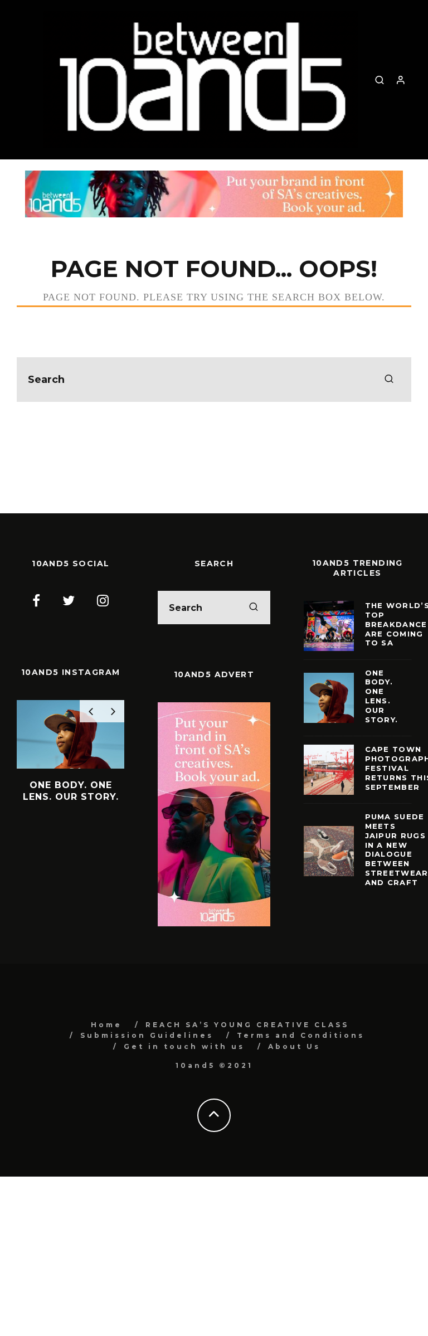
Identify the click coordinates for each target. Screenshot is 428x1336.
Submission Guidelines (146, 1035)
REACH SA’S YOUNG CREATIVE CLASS (247, 1025)
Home (106, 1025)
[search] (389, 379)
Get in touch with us (184, 1046)
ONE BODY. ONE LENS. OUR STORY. (381, 696)
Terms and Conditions (300, 1035)
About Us (294, 1046)
